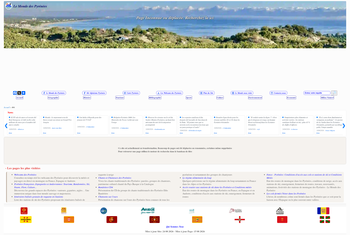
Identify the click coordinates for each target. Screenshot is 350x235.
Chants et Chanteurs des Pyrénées (114, 177)
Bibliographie (155, 97)
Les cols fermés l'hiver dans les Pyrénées (286, 193)
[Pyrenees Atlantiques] (280, 211)
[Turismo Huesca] (240, 220)
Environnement (255, 97)
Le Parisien (294, 129)
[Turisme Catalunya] (26, 220)
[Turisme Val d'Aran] (154, 220)
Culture (220, 97)
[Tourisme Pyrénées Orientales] (63, 211)
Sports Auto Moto (57, 128)
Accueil (19, 97)
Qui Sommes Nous (175, 226)
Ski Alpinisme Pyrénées (96, 93)
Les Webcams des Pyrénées (171, 93)
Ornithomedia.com (160, 129)
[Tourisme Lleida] (112, 220)
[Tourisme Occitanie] (24, 211)
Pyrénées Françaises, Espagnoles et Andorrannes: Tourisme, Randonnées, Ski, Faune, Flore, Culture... (52, 185)
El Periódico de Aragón (195, 130)
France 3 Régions (330, 130)
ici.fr (258, 129)
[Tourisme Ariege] (148, 211)
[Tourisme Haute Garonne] (191, 211)
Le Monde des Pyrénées (30, 6)
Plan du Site (208, 93)
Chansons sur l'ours (108, 196)
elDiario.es (21, 129)
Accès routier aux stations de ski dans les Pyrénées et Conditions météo (217, 187)
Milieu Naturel (327, 97)
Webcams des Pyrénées (25, 174)
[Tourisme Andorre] (323, 211)
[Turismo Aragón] (197, 220)
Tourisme (120, 97)
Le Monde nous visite (243, 93)
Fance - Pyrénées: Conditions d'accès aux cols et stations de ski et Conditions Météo (304, 176)
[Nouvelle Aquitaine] (235, 211)
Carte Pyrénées (133, 93)
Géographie (53, 97)
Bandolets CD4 (105, 187)
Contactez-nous (280, 93)
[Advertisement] (175, 69)
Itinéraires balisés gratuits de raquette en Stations (38, 196)
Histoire (87, 97)
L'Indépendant (90, 127)
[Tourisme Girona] (69, 220)
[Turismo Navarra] (282, 220)
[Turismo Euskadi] (325, 220)
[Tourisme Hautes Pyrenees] (103, 211)
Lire (10, 133)
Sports (189, 97)
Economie (291, 97)
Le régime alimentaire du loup (197, 177)
